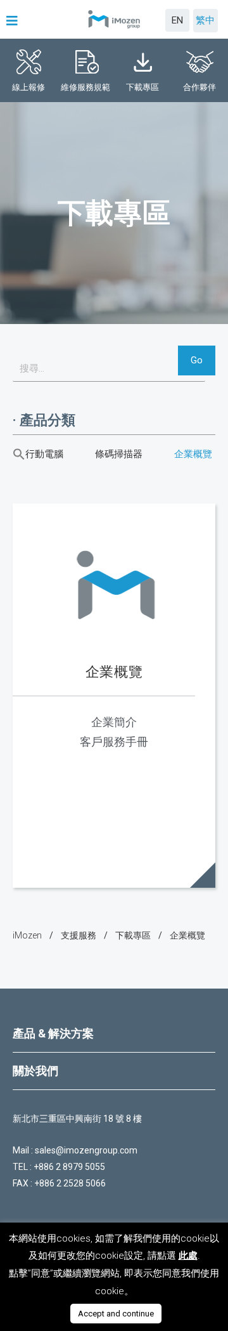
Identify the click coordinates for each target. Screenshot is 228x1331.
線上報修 (28, 87)
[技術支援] (78, 935)
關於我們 (35, 1070)
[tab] (114, 1033)
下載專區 (142, 87)
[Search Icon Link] (19, 454)
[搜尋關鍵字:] (109, 368)
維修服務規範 (85, 87)
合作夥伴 (199, 87)
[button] (13, 21)
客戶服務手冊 (114, 741)
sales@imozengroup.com (86, 1150)
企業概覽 (193, 454)
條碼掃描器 (118, 454)
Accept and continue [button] (116, 1313)
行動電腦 (44, 454)
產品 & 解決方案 (53, 1033)
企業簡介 (114, 722)
